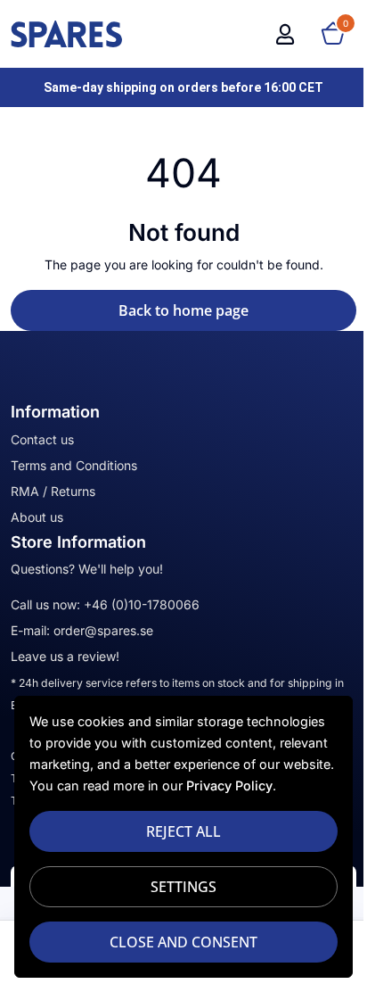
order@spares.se (103, 630)
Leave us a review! (65, 656)
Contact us (42, 439)
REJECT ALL (183, 831)
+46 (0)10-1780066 (142, 604)
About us (37, 517)
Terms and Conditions (74, 465)
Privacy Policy (229, 785)
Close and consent (183, 942)
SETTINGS (183, 887)
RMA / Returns (53, 491)
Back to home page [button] (183, 310)
